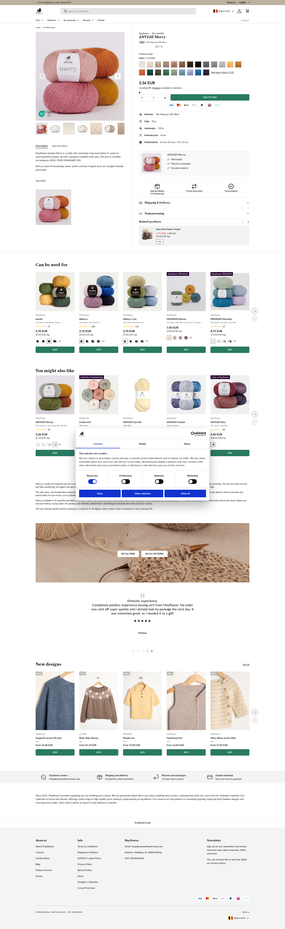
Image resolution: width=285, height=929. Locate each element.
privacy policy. (218, 862)
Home (38, 27)
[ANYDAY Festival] (186, 394)
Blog (38, 864)
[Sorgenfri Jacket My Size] (55, 701)
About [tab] (187, 444)
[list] (80, 76)
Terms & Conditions (87, 846)
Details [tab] (142, 444)
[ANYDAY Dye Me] (142, 394)
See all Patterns (154, 553)
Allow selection (143, 493)
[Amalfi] (55, 291)
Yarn (38, 20)
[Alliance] (98, 291)
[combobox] (128, 11)
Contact (245, 20)
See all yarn (128, 553)
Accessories (70, 20)
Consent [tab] (98, 444)
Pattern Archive (44, 870)
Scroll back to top (142, 822)
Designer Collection (87, 881)
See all (246, 664)
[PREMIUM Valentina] (229, 291)
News (80, 876)
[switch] (126, 481)
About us (231, 2)
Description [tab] (42, 145)
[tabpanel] (80, 161)
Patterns (52, 20)
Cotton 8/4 (85, 422)
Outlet (101, 20)
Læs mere (41, 180)
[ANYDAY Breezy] (55, 394)
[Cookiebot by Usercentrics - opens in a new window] (193, 434)
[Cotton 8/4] (98, 394)
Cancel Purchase (86, 887)
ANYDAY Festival (176, 422)
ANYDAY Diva (217, 422)
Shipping (156, 88)
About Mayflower (45, 846)
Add (160, 241)
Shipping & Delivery (87, 852)
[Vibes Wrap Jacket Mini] (229, 701)
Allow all (185, 493)
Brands (86, 20)
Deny (100, 493)
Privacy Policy (84, 864)
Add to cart (210, 97)
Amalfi (39, 318)
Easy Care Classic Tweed (168, 229)
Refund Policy (84, 870)
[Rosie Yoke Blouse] (98, 701)
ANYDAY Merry (49, 27)
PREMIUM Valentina (221, 318)
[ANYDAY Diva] (229, 394)
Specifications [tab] (59, 145)
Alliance (83, 318)
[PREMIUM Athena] (186, 291)
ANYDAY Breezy (44, 422)
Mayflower (144, 33)
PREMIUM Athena (176, 318)
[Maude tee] (142, 701)
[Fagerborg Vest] (186, 701)
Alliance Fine (130, 318)
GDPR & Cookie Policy (89, 858)
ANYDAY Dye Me (132, 422)
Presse (39, 876)
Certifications (43, 858)
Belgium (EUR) (239, 918)
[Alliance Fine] (142, 291)
